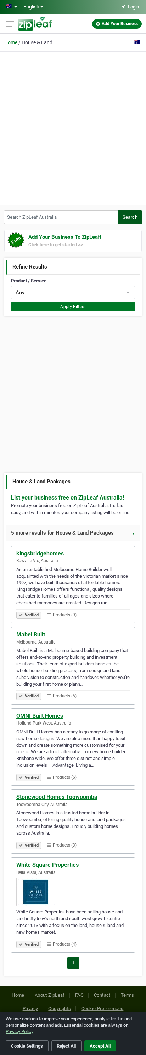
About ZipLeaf (50, 995)
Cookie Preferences (102, 1008)
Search (130, 217)
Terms (127, 995)
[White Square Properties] (73, 892)
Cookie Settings (27, 1046)
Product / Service (28, 280)
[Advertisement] (73, 127)
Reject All (66, 1046)
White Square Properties (47, 864)
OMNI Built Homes (39, 716)
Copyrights (59, 1008)
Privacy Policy (19, 1031)
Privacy (30, 1008)
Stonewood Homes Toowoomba (56, 797)
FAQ (79, 995)
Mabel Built (30, 634)
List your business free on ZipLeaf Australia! (67, 497)
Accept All (100, 1046)
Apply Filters (73, 306)
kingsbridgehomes (40, 553)
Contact (102, 995)
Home (10, 42)
